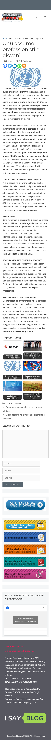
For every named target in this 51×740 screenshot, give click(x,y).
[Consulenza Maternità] (25, 578)
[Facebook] (5, 66)
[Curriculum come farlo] (25, 541)
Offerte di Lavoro (13, 403)
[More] (24, 66)
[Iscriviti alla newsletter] (25, 529)
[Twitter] (10, 66)
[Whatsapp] (19, 66)
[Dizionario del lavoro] (25, 566)
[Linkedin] (14, 66)
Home (5, 38)
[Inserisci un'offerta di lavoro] (25, 510)
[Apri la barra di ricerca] (36, 17)
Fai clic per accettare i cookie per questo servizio (25, 620)
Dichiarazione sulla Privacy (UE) (20, 651)
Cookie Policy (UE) (14, 646)
